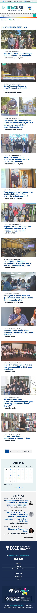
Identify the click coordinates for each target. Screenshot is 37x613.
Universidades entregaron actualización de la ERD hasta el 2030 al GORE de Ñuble (16, 159)
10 (14, 472)
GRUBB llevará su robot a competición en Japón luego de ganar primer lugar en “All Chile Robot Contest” (18, 402)
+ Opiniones (28, 537)
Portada (18, 563)
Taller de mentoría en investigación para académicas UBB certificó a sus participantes (18, 367)
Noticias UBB (18, 574)
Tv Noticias (18, 566)
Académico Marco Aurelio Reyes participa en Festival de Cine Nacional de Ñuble (18, 332)
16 (10, 475)
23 (10, 478)
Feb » (20, 487)
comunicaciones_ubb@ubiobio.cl (18, 555)
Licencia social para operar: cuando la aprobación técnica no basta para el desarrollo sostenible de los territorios (16, 516)
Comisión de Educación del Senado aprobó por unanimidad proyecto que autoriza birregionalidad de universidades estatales (18, 124)
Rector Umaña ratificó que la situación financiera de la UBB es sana (16, 88)
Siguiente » (27, 451)
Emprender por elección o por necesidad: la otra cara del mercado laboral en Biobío (16, 503)
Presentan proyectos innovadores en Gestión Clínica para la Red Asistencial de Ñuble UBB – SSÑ (18, 194)
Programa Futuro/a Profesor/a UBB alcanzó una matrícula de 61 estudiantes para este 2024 (17, 229)
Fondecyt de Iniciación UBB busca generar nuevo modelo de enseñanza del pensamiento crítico (18, 298)
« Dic (16, 487)
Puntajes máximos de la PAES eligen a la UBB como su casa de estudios (18, 55)
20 (26, 475)
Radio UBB (18, 576)
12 (22, 472)
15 (6, 475)
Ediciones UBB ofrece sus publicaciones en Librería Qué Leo (17, 437)
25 (18, 478)
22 (6, 478)
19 (22, 475)
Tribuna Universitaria (18, 569)
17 (14, 475)
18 (18, 475)
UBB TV (18, 579)
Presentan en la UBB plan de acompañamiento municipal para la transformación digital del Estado (17, 263)
